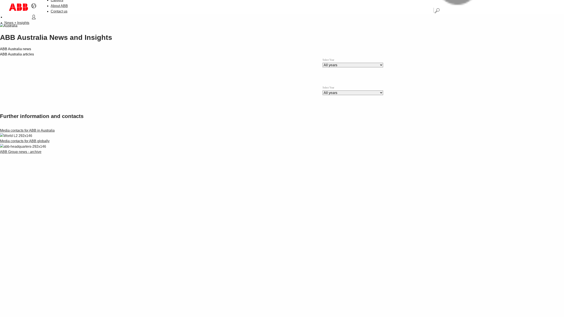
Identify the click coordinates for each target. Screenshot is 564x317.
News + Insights (16, 23)
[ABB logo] (18, 7)
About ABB (59, 6)
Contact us (59, 11)
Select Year (328, 59)
